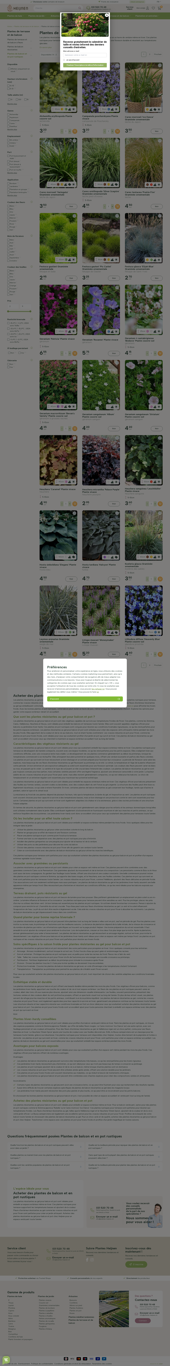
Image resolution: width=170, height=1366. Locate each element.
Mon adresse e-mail (71, 51)
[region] (85, 683)
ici (98, 692)
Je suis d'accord (72, 60)
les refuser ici (98, 689)
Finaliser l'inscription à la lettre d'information (85, 65)
